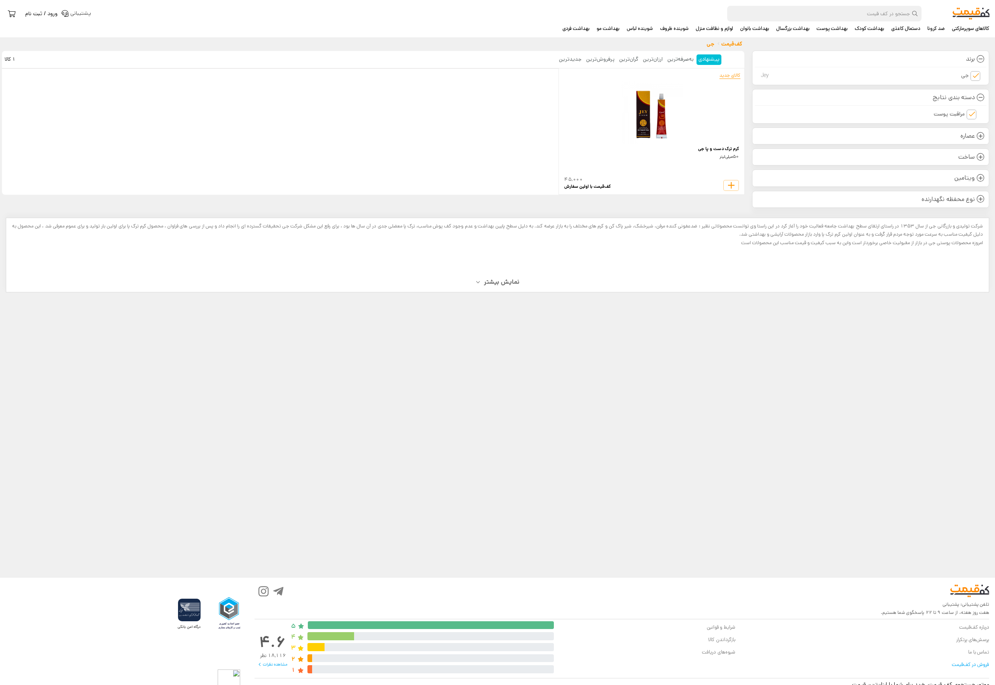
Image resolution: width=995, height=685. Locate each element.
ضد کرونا (936, 28)
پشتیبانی (951, 604)
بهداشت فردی (576, 28)
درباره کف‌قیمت (974, 627)
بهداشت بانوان (754, 28)
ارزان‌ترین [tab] (653, 59)
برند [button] (970, 58)
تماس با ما (978, 652)
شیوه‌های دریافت (718, 652)
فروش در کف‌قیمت (970, 664)
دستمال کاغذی (905, 28)
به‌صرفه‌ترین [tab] (680, 59)
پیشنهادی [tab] (708, 59)
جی (865, 75)
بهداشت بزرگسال (793, 28)
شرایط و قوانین (721, 627)
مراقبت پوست (949, 114)
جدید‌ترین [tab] (570, 59)
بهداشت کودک (869, 28)
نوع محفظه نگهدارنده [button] (948, 199)
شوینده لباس (640, 28)
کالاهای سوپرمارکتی (970, 28)
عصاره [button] (967, 135)
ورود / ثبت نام (41, 13)
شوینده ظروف (674, 28)
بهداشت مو (608, 28)
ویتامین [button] (964, 177)
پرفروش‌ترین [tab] (600, 59)
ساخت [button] (966, 156)
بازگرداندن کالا (721, 639)
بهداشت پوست (832, 28)
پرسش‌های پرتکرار (972, 639)
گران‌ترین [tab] (628, 59)
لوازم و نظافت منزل (714, 28)
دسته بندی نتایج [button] (953, 97)
